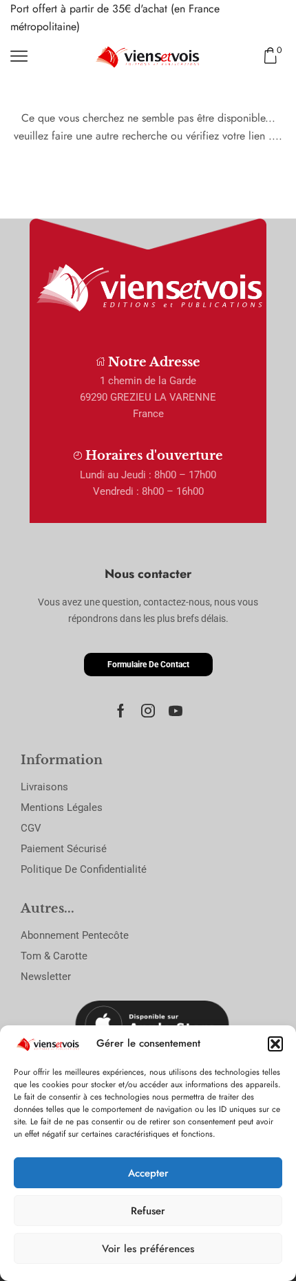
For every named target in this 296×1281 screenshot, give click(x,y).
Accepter (148, 1173)
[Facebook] (120, 710)
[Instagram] (148, 710)
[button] (275, 1044)
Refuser (148, 1210)
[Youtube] (175, 710)
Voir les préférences (148, 1248)
